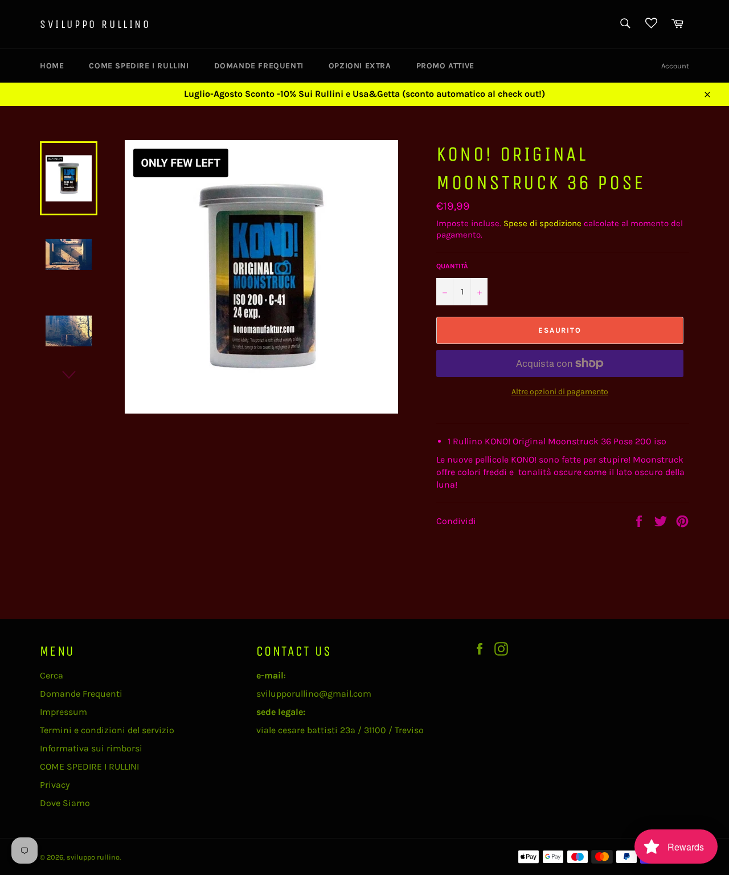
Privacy (54, 784)
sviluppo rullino (95, 24)
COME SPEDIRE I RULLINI (139, 66)
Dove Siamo (65, 803)
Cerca (51, 675)
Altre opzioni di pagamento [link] (559, 391)
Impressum (63, 711)
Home (52, 66)
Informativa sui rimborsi (91, 748)
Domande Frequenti (259, 66)
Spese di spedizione (542, 223)
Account (675, 66)
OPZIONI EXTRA (360, 66)
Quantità (452, 266)
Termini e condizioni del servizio (107, 730)
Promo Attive (445, 66)
